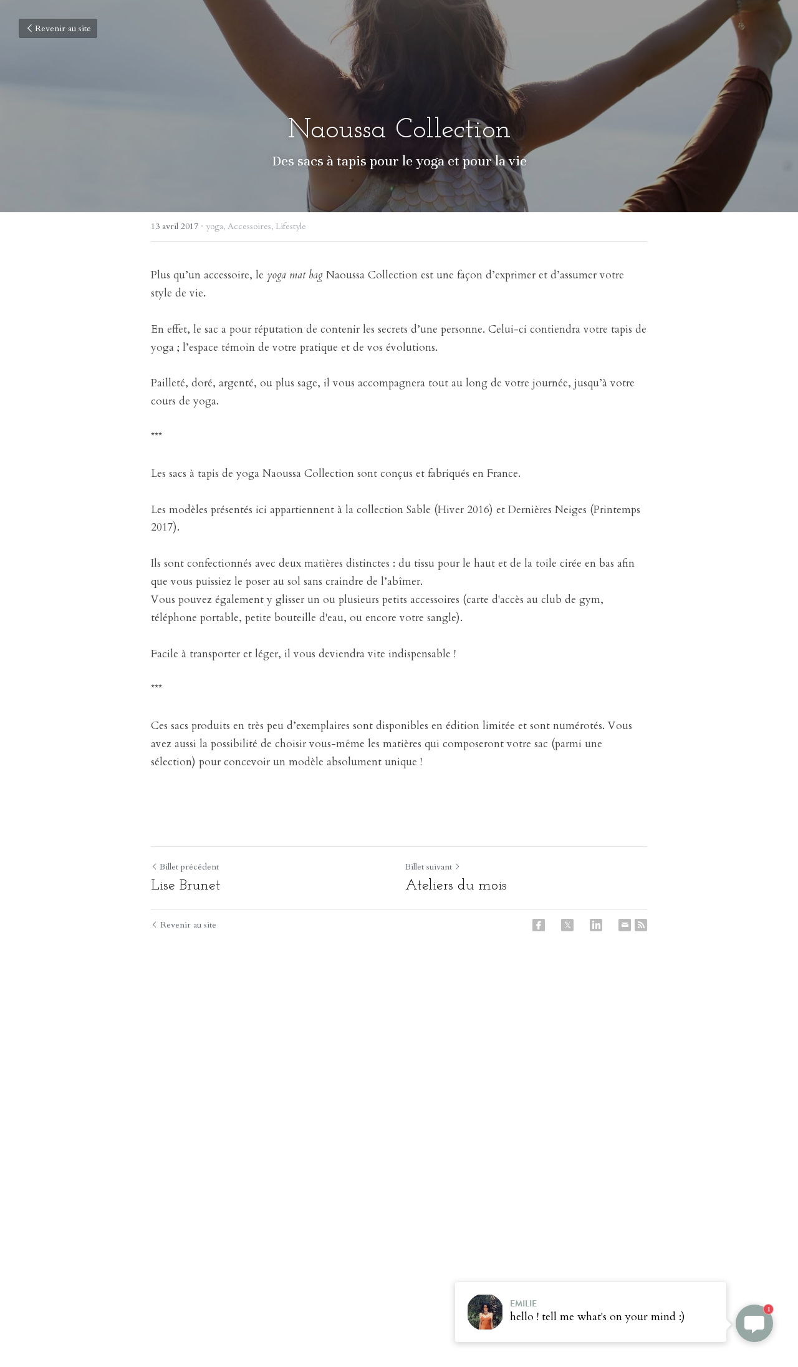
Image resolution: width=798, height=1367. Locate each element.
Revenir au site (63, 28)
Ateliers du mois (456, 885)
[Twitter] (567, 925)
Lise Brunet (186, 885)
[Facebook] (538, 925)
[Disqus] (399, 1143)
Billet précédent (189, 867)
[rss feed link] (641, 925)
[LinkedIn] (596, 925)
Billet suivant (428, 867)
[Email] (624, 925)
